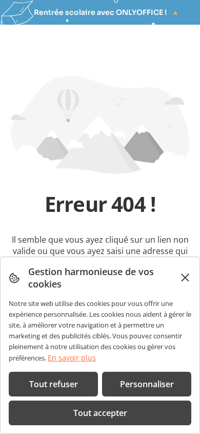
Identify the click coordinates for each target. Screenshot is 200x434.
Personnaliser (147, 384)
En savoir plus (72, 358)
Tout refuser (53, 384)
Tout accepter (100, 413)
